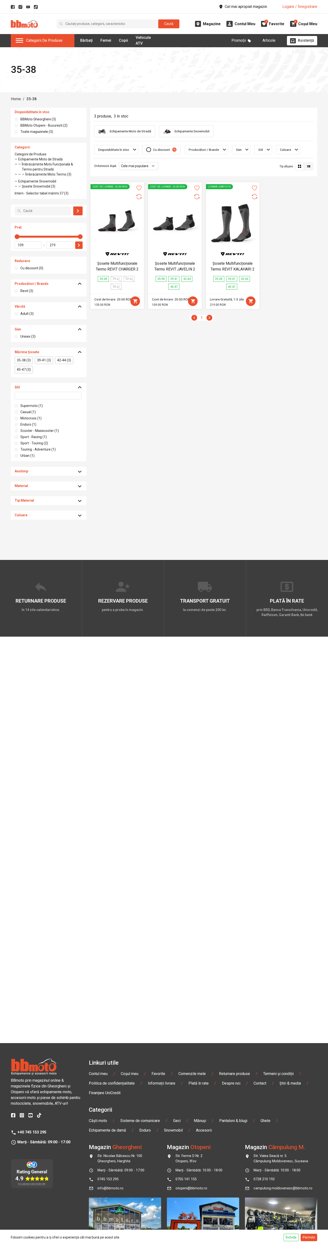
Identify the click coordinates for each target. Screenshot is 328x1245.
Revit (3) (26, 291)
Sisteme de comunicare (140, 1120)
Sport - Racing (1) (33, 437)
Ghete (265, 1120)
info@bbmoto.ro (110, 1188)
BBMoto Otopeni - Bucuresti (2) (43, 125)
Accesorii (204, 1130)
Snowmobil (173, 1130)
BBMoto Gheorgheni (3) (38, 119)
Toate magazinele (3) (36, 132)
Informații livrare (161, 1083)
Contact (260, 1083)
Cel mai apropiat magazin (246, 6)
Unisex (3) (28, 336)
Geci (177, 1120)
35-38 (31, 99)
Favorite (158, 1073)
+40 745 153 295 (31, 1132)
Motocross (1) (31, 418)
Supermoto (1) (31, 406)
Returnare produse (234, 1073)
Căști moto (98, 1120)
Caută (168, 24)
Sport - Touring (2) (34, 443)
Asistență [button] (306, 40)
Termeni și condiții (278, 1073)
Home (16, 99)
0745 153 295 (108, 1179)
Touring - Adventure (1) (38, 449)
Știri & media (290, 1083)
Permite (309, 1237)
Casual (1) (28, 412)
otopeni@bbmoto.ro (191, 1188)
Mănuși (200, 1120)
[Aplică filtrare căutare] (78, 210)
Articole (268, 40)
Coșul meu (129, 1073)
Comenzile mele (192, 1073)
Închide (291, 1237)
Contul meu (98, 1073)
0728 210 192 (264, 1179)
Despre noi (231, 1083)
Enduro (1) (28, 424)
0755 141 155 (186, 1179)
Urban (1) (27, 456)
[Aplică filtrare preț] (79, 245)
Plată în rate (198, 1083)
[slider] (17, 236)
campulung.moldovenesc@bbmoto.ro (283, 1188)
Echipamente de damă (107, 1130)
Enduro (145, 1130)
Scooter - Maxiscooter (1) (39, 431)
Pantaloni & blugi (233, 1120)
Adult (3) (27, 314)
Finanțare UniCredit (105, 1093)
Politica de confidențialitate (112, 1083)
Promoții (238, 40)
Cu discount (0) (31, 268)
